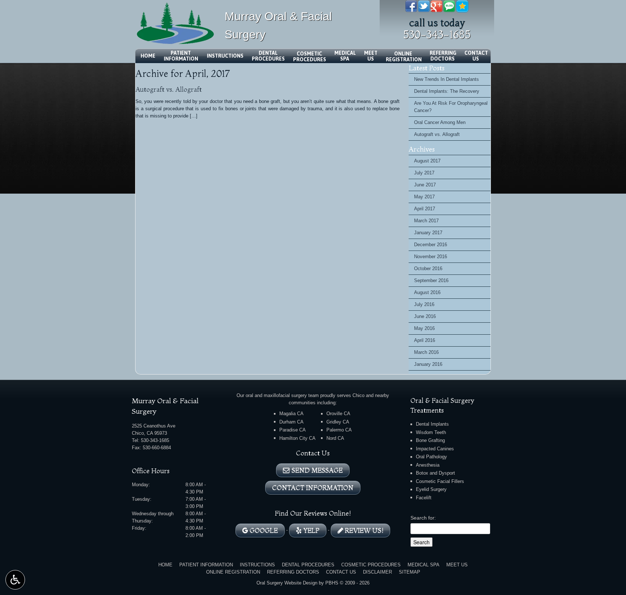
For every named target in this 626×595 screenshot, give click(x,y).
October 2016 (428, 268)
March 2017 (426, 220)
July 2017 (424, 172)
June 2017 (425, 184)
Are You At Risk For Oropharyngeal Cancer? (451, 106)
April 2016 (424, 340)
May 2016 (424, 328)
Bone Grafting (430, 440)
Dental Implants (432, 424)
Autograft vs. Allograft (168, 89)
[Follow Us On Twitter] (424, 5)
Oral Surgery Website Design (286, 583)
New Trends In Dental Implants (446, 79)
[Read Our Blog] (449, 5)
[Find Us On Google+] (436, 5)
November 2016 (430, 256)
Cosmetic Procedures (371, 564)
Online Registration (233, 572)
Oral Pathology (431, 456)
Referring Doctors (293, 572)
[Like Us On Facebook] (411, 5)
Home (148, 56)
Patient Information (206, 564)
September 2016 (431, 280)
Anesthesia (427, 465)
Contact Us (341, 572)
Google (263, 530)
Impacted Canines (435, 448)
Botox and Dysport (435, 473)
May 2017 (424, 196)
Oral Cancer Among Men (440, 122)
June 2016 (425, 316)
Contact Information (313, 487)
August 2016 (427, 292)
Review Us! (363, 530)
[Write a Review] (462, 5)
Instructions (225, 56)
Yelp (310, 530)
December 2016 (430, 244)
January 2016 (428, 364)
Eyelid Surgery (431, 489)
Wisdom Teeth (431, 432)
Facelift (423, 497)
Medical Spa (423, 564)
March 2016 (426, 352)
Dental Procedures (308, 564)
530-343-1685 (437, 34)
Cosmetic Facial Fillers (440, 481)
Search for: (423, 518)
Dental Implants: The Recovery (446, 91)
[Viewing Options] (15, 580)
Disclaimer (377, 572)
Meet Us (457, 564)
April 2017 (424, 208)
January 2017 (428, 232)
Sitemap (409, 572)
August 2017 (427, 161)
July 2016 (424, 304)
